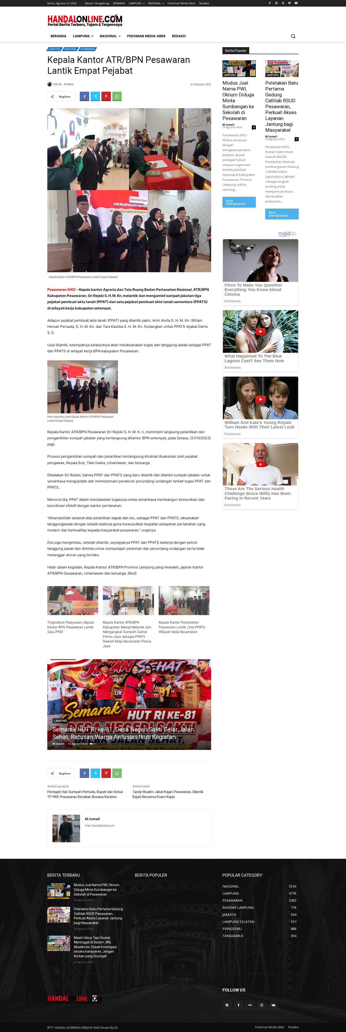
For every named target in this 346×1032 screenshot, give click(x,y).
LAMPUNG (54, 49)
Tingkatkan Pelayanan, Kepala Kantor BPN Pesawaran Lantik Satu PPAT (70, 627)
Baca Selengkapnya (235, 202)
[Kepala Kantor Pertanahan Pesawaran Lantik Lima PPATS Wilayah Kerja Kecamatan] (184, 600)
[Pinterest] (106, 96)
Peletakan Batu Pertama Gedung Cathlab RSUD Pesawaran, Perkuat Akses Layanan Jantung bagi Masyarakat (281, 106)
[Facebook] (270, 3)
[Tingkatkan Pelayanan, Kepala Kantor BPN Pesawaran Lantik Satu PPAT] (72, 600)
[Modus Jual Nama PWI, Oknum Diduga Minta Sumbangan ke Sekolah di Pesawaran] (239, 68)
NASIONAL (70, 49)
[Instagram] (276, 3)
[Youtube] (296, 3)
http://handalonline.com (99, 825)
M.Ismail (80, 84)
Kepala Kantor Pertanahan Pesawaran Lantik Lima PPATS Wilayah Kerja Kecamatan (182, 627)
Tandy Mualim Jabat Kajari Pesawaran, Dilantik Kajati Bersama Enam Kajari (168, 794)
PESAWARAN (87, 49)
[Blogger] (227, 1005)
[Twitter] (283, 3)
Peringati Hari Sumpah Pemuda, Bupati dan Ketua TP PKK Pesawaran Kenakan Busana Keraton (85, 794)
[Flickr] (250, 1005)
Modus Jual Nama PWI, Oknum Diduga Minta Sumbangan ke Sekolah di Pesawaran (96, 889)
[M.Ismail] (50, 84)
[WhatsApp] (117, 96)
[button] (293, 36)
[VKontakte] (273, 1005)
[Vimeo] (289, 3)
